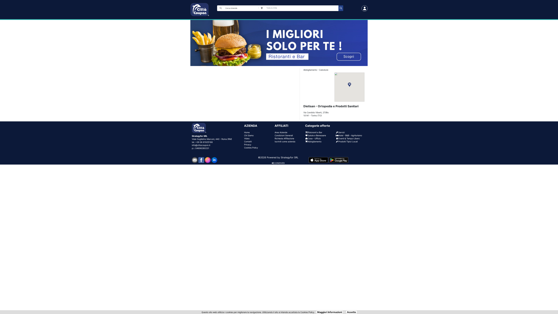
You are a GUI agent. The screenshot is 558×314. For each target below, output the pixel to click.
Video (247, 138)
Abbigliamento (314, 141)
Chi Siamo (249, 135)
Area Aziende (281, 132)
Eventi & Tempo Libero (349, 138)
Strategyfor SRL (289, 157)
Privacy (247, 144)
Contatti (248, 141)
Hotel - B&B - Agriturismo (350, 135)
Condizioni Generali (284, 135)
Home (247, 132)
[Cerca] (340, 8)
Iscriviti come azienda (285, 141)
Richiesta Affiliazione (284, 138)
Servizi (341, 132)
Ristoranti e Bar (315, 132)
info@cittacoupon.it (201, 145)
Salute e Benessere (317, 135)
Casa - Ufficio (314, 138)
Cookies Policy (251, 147)
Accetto (351, 312)
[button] (349, 85)
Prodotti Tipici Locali (348, 141)
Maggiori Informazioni (329, 312)
